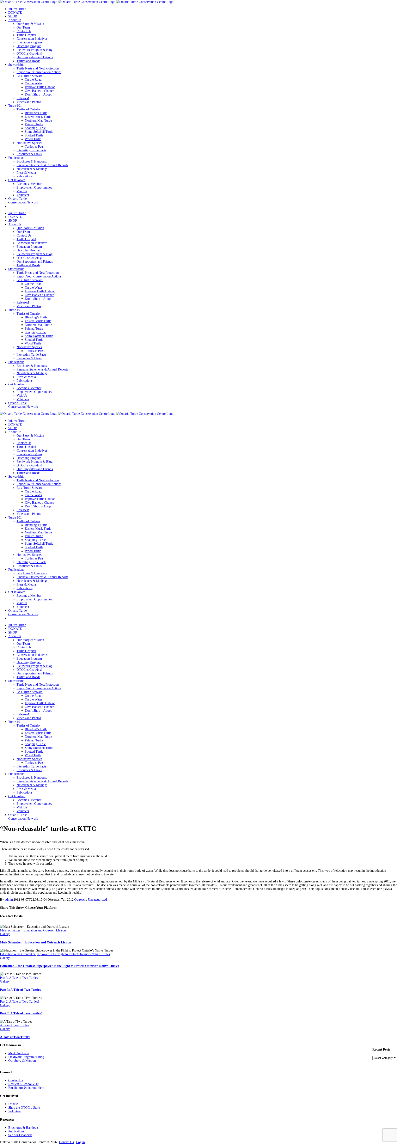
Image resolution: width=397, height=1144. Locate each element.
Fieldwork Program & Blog (26, 1057)
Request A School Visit (23, 1084)
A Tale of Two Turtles (14, 1025)
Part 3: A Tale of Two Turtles (19, 977)
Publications (16, 1131)
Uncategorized (97, 899)
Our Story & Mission (22, 1060)
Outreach (80, 899)
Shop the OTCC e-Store (24, 1107)
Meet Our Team (18, 1053)
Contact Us (15, 1080)
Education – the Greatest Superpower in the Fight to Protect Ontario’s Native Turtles (55, 954)
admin (9, 899)
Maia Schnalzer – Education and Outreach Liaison (33, 930)
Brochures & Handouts (23, 1127)
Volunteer (14, 1111)
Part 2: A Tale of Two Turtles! (19, 1001)
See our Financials (20, 1135)
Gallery (5, 934)
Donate (13, 1104)
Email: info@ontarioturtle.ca (26, 1087)
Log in (80, 1142)
